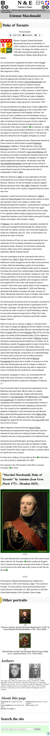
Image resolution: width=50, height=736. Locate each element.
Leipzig (22, 344)
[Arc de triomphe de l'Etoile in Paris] (25, 561)
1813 (29, 324)
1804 (27, 186)
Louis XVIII (39, 420)
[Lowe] (6, 8)
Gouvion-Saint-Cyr (18, 110)
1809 (40, 196)
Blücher (38, 338)
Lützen (9, 333)
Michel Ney (33, 397)
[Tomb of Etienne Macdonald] (10, 468)
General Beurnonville (33, 82)
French (47, 3)
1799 (47, 127)
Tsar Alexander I (17, 397)
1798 (40, 107)
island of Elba (34, 428)
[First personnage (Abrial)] (3, 8)
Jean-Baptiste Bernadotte (10, 164)
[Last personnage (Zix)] (43, 8)
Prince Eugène (15, 199)
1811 (22, 260)
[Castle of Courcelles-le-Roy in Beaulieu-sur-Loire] (38, 457)
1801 (21, 172)
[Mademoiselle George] (47, 8)
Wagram (6, 224)
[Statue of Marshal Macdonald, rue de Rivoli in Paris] (7, 570)
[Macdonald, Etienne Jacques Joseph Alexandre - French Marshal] (25, 625)
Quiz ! (38, 3)
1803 (20, 177)
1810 (15, 260)
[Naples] (30, 127)
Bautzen (28, 333)
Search (42, 3)
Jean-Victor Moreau (35, 152)
